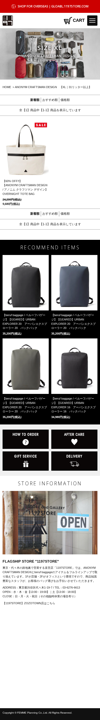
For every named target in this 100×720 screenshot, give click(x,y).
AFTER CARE (74, 439)
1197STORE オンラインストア (8, 20)
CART (79, 20)
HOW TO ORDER (26, 439)
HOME (7, 87)
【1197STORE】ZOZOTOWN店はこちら (29, 603)
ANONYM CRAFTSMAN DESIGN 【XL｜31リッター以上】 (53, 87)
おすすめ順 (50, 100)
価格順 (65, 100)
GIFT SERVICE (26, 461)
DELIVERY (74, 461)
